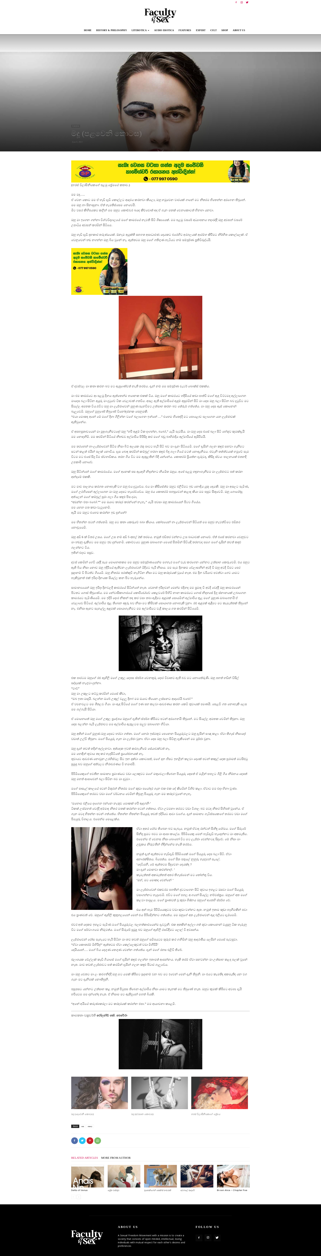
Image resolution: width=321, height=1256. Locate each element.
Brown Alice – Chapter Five (232, 1190)
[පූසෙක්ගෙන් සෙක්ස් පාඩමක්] (160, 1176)
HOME (87, 30)
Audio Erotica (164, 30)
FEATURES (185, 30)
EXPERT (201, 30)
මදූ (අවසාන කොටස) (142, 1114)
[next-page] (79, 1197)
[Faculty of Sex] (160, 15)
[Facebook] (236, 2)
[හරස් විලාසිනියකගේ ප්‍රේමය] (219, 1093)
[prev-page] (73, 1197)
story (90, 1126)
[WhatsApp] (97, 1140)
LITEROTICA (139, 30)
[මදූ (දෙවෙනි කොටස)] (99, 1093)
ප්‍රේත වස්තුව (113, 1190)
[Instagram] (241, 2)
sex (82, 1126)
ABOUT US (239, 30)
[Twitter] (247, 2)
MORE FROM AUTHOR (116, 1157)
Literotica (75, 126)
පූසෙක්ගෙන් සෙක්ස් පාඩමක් (157, 1190)
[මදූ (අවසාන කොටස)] (159, 1093)
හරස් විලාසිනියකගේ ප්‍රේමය (205, 1114)
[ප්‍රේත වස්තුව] (124, 1176)
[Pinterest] (90, 1140)
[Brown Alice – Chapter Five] (233, 1176)
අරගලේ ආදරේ (188, 1190)
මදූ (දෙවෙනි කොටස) (82, 1114)
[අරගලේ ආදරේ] (197, 1176)
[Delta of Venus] (87, 1176)
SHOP (224, 30)
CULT (213, 30)
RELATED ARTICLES (84, 1157)
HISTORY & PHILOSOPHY (111, 30)
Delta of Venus (79, 1190)
